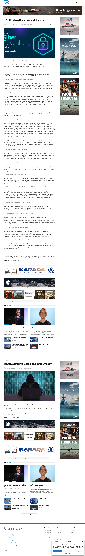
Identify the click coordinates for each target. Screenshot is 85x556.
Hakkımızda (73, 530)
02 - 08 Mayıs (11, 301)
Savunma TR (11, 24)
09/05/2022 (18, 24)
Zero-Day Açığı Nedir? (44, 344)
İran (34, 301)
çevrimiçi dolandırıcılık (17, 458)
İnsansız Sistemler (48, 536)
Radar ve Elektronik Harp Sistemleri (49, 540)
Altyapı (9, 458)
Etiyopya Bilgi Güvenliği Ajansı (29, 458)
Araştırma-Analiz (26, 2)
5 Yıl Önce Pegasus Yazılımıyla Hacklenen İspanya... (15, 327)
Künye (72, 536)
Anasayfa (5, 16)
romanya (38, 301)
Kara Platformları (47, 532)
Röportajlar (59, 534)
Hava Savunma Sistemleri (49, 542)
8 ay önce (41, 328)
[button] (82, 541)
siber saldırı (39, 458)
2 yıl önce (14, 347)
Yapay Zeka (60, 2)
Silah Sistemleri (47, 537)
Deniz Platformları (48, 534)
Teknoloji (54, 2)
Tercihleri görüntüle (78, 551)
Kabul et (57, 551)
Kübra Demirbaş (9, 328)
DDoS (22, 301)
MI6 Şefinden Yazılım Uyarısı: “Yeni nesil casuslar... (41, 327)
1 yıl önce (41, 340)
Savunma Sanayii (16, 2)
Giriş (80, 2)
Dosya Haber (60, 537)
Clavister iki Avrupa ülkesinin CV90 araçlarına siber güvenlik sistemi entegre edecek (20, 507)
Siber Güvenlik (46, 2)
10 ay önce (15, 340)
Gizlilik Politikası (68, 553)
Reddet (67, 551)
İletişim (72, 537)
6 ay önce (15, 328)
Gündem (33, 2)
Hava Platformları (48, 530)
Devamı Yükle (29, 352)
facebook (26, 301)
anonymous (17, 301)
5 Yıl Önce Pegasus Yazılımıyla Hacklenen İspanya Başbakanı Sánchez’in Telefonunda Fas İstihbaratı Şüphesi (15, 485)
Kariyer (72, 532)
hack (31, 301)
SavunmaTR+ (67, 2)
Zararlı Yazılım (46, 458)
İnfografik (39, 2)
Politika (58, 536)
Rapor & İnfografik (61, 539)
